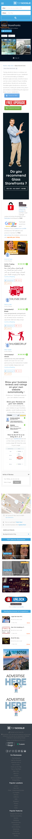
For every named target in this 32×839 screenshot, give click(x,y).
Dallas (16, 808)
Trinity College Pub (9, 588)
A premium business (14, 108)
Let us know (7, 235)
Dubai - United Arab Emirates (16, 790)
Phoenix (16, 803)
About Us (16, 773)
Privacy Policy (16, 780)
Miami (16, 805)
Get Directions (9, 517)
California (16, 797)
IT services (16, 831)
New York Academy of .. (18, 627)
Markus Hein (8, 304)
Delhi (16, 799)
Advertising (16, 829)
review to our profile (20, 228)
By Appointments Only (9, 534)
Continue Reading (9, 276)
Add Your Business (16, 760)
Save (4, 36)
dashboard (17, 439)
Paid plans (7, 218)
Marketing (16, 820)
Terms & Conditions (16, 778)
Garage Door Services (16, 813)
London (16, 786)
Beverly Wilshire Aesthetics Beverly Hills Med (16, 555)
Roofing (16, 835)
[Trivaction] (16, 659)
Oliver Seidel (7, 349)
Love (9, 283)
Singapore (16, 801)
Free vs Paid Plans (16, 769)
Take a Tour (16, 771)
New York (10, 65)
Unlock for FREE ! (13, 95)
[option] (8, 47)
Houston (16, 794)
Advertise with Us (16, 762)
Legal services (16, 833)
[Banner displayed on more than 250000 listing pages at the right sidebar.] (16, 683)
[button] (4, 23)
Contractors (16, 824)
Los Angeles (16, 792)
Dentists (16, 818)
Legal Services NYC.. (17, 616)
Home (5, 65)
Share (12, 36)
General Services (16, 822)
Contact (16, 775)
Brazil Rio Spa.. (15, 638)
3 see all (16, 58)
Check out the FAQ (16, 767)
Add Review (7, 31)
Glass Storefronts (16, 604)
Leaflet (28, 512)
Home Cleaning (16, 827)
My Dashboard (16, 758)
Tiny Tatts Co (7, 572)
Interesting (10, 280)
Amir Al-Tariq (8, 259)
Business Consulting (16, 816)
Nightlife (6, 586)
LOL (19, 280)
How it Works (16, 764)
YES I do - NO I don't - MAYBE (16, 188)
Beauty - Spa (7, 553)
